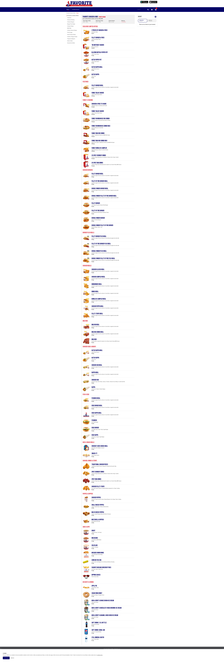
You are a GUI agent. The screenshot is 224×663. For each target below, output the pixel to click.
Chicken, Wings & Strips (72, 36)
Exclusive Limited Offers (73, 15)
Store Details (75, 9)
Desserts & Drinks (71, 43)
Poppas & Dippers (71, 38)
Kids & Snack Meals (71, 34)
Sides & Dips (70, 40)
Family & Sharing (70, 19)
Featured (69, 17)
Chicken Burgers (70, 21)
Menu (67, 9)
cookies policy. (100, 655)
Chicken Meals (70, 26)
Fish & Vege (69, 32)
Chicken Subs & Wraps (72, 30)
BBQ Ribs (69, 28)
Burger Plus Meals (71, 24)
